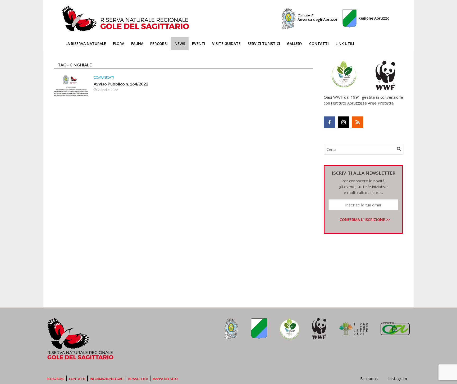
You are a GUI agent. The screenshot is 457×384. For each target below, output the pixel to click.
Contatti (319, 43)
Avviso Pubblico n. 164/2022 (121, 83)
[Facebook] (329, 122)
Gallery (294, 43)
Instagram (397, 378)
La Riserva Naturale (86, 43)
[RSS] (357, 122)
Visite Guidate (226, 43)
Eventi (198, 43)
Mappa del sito (165, 379)
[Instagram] (343, 122)
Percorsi (159, 43)
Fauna (137, 43)
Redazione (55, 379)
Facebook (369, 378)
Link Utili (345, 43)
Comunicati (104, 77)
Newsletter (138, 379)
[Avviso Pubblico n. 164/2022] (71, 85)
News (180, 43)
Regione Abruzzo (374, 18)
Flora (118, 43)
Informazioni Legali (107, 379)
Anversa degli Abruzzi (317, 17)
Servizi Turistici (264, 43)
